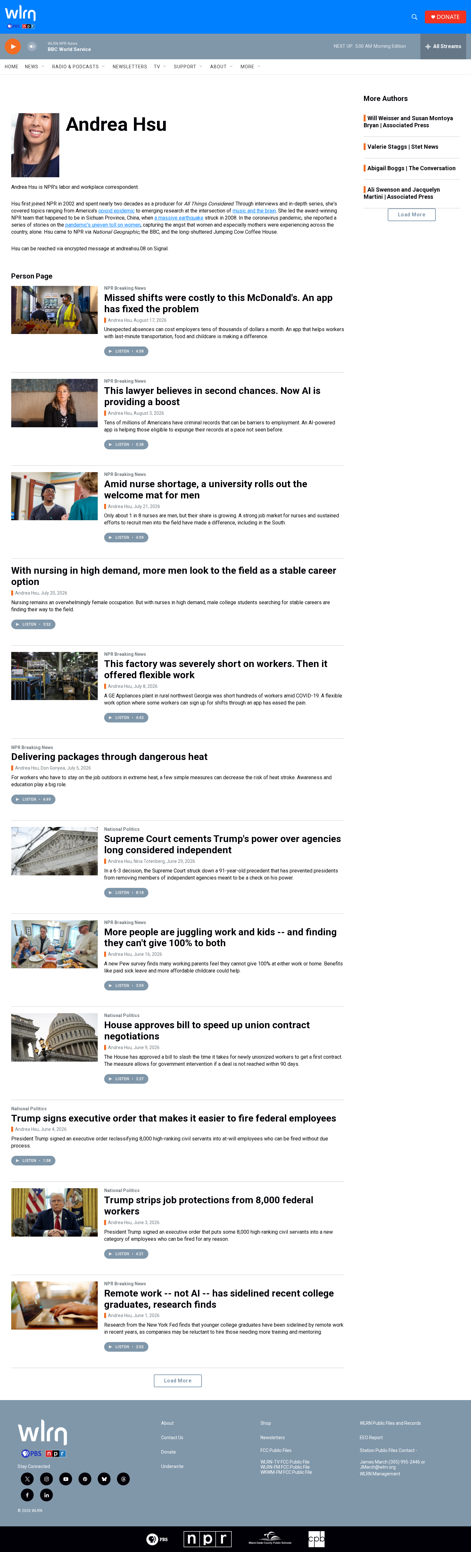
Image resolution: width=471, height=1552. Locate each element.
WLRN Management (380, 1474)
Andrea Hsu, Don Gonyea (40, 768)
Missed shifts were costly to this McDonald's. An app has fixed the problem (218, 303)
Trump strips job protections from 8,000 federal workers (208, 1205)
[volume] (32, 46)
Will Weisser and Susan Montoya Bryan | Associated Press (408, 122)
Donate (168, 1452)
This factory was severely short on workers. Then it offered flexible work (215, 669)
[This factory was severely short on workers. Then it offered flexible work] (54, 676)
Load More (178, 1381)
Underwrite (172, 1466)
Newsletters (130, 66)
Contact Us (172, 1437)
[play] (13, 46)
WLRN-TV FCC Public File (285, 1462)
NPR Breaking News (125, 288)
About (218, 66)
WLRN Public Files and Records (390, 1423)
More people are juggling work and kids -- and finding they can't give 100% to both (220, 937)
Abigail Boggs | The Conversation (412, 168)
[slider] (42, 46)
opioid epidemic (116, 211)
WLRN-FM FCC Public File (285, 1467)
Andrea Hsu (120, 320)
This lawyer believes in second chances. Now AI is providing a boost (212, 396)
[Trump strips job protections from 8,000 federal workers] (54, 1212)
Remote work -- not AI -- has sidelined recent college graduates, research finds (219, 1299)
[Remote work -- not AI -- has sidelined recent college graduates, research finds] (54, 1305)
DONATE (448, 16)
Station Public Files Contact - (388, 1450)
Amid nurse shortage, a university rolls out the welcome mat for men (205, 489)
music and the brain (254, 211)
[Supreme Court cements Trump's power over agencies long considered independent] (54, 851)
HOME (12, 66)
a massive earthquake (178, 218)
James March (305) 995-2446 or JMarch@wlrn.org (392, 1465)
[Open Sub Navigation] (43, 66)
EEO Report (371, 1437)
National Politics (122, 829)
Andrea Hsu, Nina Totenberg (136, 861)
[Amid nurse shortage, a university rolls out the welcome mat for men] (54, 496)
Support (185, 66)
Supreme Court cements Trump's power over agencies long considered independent (222, 844)
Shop (265, 1423)
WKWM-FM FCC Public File (286, 1472)
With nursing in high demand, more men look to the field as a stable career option (173, 576)
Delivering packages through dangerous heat (109, 756)
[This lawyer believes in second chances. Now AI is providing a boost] (54, 403)
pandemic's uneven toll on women (103, 225)
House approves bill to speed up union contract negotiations (207, 1030)
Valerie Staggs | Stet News (403, 146)
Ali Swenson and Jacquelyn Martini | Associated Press (402, 193)
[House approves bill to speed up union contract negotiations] (54, 1037)
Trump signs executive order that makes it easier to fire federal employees (173, 1118)
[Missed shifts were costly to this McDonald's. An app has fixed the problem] (54, 310)
